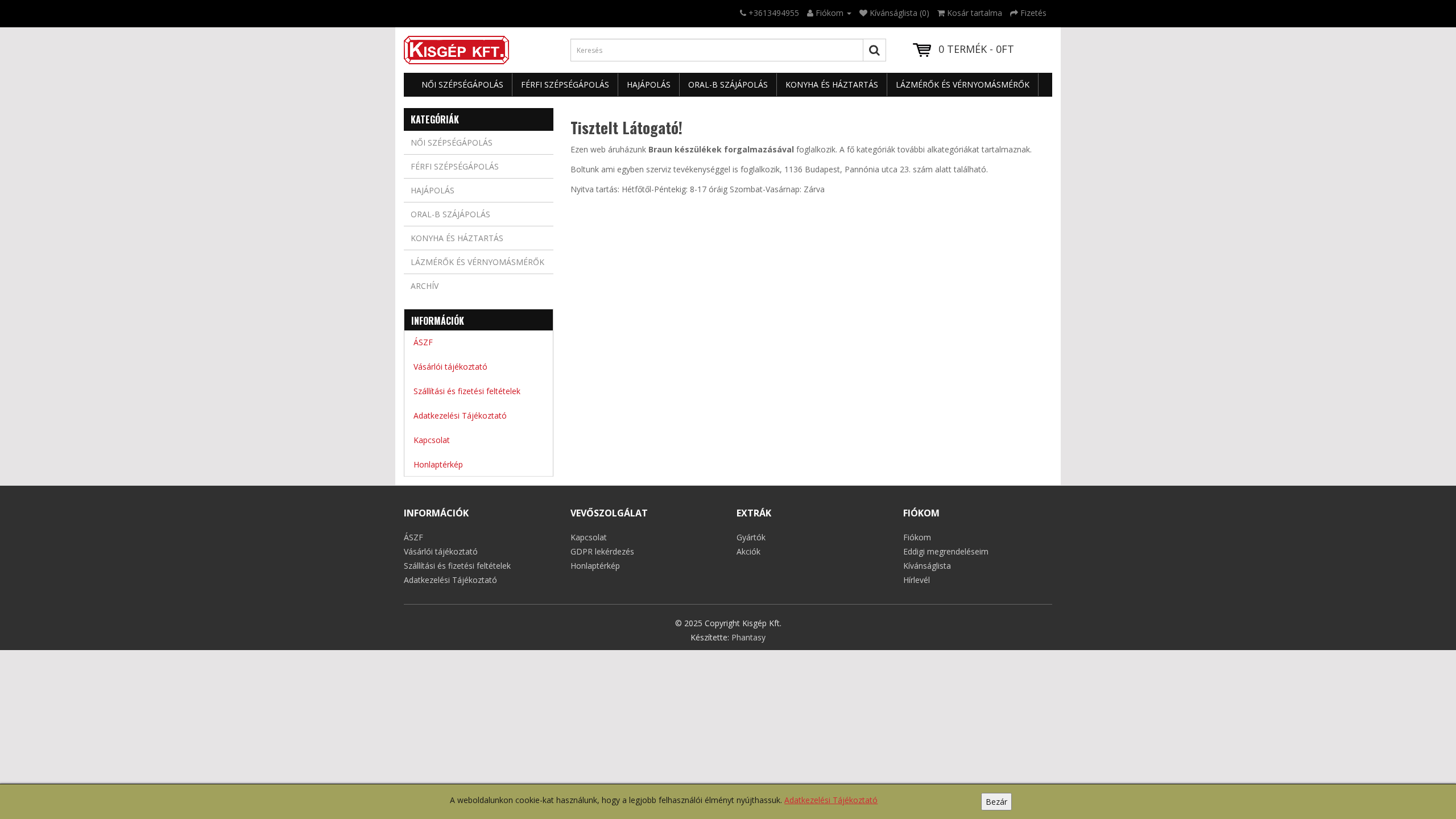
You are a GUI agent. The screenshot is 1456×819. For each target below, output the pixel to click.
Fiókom (917, 537)
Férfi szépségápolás (565, 84)
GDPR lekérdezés (602, 551)
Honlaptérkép (438, 464)
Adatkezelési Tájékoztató (831, 800)
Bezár (996, 801)
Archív (425, 285)
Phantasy (748, 637)
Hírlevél (916, 579)
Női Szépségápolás (462, 84)
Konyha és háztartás (831, 84)
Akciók (748, 551)
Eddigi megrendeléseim (945, 551)
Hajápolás (649, 84)
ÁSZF (423, 342)
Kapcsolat (431, 440)
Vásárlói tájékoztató (450, 366)
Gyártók (751, 537)
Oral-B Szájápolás (728, 84)
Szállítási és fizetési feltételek (466, 391)
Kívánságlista (927, 565)
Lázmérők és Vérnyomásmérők (962, 84)
